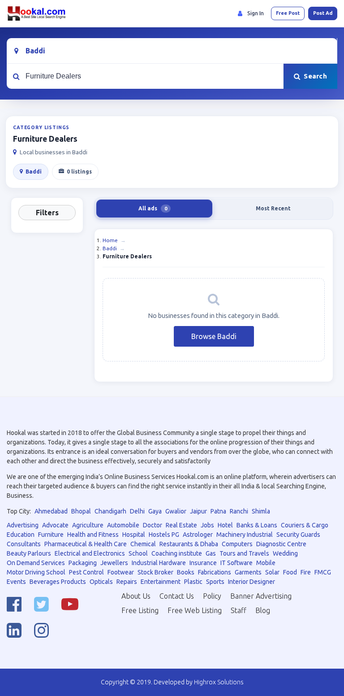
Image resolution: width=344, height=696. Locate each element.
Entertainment (161, 581)
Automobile (123, 525)
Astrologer (198, 534)
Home (110, 240)
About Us (135, 596)
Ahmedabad (51, 511)
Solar (272, 572)
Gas (211, 553)
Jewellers (114, 562)
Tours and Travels (244, 553)
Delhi (137, 511)
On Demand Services (36, 562)
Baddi (34, 171)
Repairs (126, 581)
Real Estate (181, 525)
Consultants (24, 544)
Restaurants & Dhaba (188, 544)
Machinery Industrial (244, 534)
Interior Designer (251, 581)
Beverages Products (58, 581)
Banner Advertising (261, 596)
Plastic (193, 581)
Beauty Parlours (29, 553)
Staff (238, 610)
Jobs (207, 525)
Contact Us (176, 596)
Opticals (101, 581)
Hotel (225, 525)
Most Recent (273, 208)
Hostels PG (164, 534)
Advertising (23, 525)
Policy (212, 596)
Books (185, 572)
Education (20, 534)
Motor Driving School (36, 572)
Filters (47, 213)
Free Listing (140, 610)
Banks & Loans (256, 525)
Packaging (83, 562)
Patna (218, 511)
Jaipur (198, 511)
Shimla (261, 511)
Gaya (155, 511)
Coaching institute (176, 553)
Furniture (51, 534)
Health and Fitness (93, 534)
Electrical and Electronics (90, 553)
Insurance (203, 562)
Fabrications (214, 572)
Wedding (285, 553)
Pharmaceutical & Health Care (85, 544)
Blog (262, 610)
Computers (237, 544)
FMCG (322, 572)
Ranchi (239, 511)
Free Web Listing (195, 610)
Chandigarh (110, 511)
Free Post (288, 13)
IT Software (236, 562)
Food (290, 572)
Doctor (152, 525)
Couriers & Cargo (304, 525)
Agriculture (87, 525)
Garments (248, 572)
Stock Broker (155, 572)
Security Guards (298, 534)
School (138, 553)
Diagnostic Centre (281, 544)
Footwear (121, 572)
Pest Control (86, 572)
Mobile (265, 562)
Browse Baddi (213, 336)
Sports (215, 581)
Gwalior (175, 511)
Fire (306, 572)
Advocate (55, 525)
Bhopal (81, 511)
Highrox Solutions (219, 682)
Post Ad (322, 13)
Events (16, 581)
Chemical (143, 544)
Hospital (133, 534)
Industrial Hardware (159, 562)
